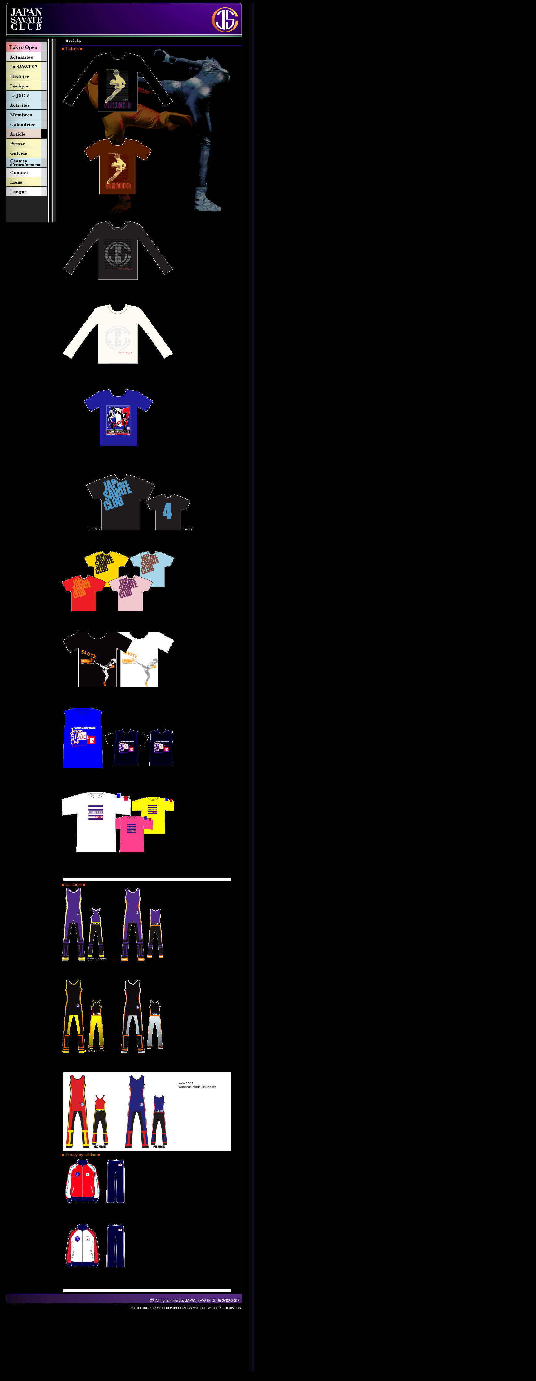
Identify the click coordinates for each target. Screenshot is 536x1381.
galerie (31, 153)
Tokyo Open (31, 47)
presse (31, 143)
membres (31, 114)
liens (31, 182)
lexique (31, 86)
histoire (31, 76)
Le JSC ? (31, 95)
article (31, 134)
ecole (31, 163)
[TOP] (227, 35)
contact (31, 172)
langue (31, 191)
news (31, 57)
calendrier (31, 124)
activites (31, 105)
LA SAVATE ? (31, 66)
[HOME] (25, 35)
